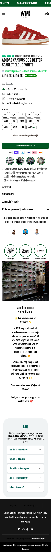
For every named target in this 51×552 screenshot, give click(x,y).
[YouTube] (32, 529)
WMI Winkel (25, 522)
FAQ (34, 513)
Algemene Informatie (17, 513)
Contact (29, 513)
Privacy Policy (42, 513)
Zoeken (6, 513)
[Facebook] (19, 529)
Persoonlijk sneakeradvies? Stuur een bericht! (25, 71)
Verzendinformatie (10, 202)
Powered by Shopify (38, 539)
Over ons (44, 517)
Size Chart (9, 83)
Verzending (19, 517)
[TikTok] (27, 529)
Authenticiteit (8, 194)
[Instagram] (23, 529)
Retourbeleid (9, 517)
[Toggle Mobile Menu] (5, 14)
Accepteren (25, 549)
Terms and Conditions (31, 517)
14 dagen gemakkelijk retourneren (17, 209)
